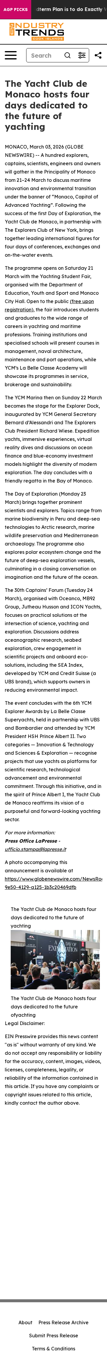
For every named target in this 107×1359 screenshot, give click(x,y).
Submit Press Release (53, 1335)
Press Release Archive (63, 1322)
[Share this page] (98, 55)
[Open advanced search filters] (82, 55)
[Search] (67, 55)
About (25, 1322)
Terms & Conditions (53, 1349)
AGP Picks (16, 9)
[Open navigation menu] (11, 55)
